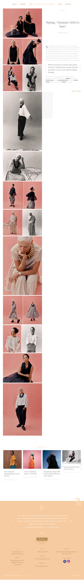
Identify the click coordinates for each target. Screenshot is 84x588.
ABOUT (15, 4)
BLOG (60, 4)
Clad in (46, 527)
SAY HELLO (42, 539)
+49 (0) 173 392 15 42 (42, 559)
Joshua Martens (77, 575)
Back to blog (76, 91)
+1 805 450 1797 (42, 552)
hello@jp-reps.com (42, 566)
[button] (12, 521)
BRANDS (23, 4)
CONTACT (68, 4)
